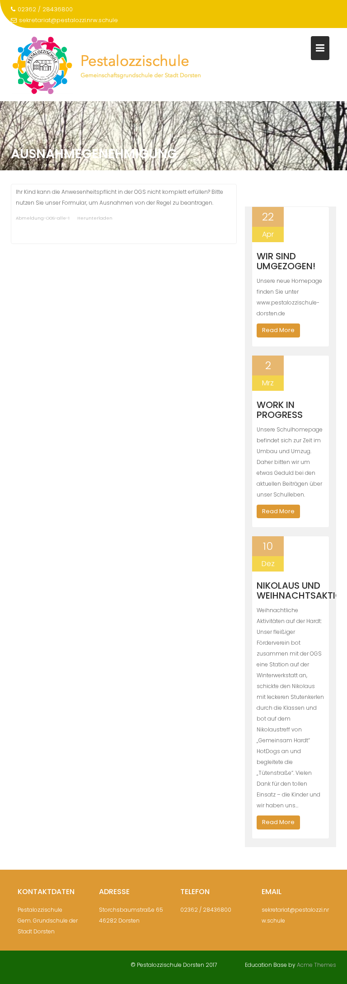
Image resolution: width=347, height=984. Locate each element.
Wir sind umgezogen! (286, 261)
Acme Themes (316, 965)
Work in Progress (280, 409)
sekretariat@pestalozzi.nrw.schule (68, 20)
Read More (278, 330)
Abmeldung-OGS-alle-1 (43, 218)
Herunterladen (95, 218)
